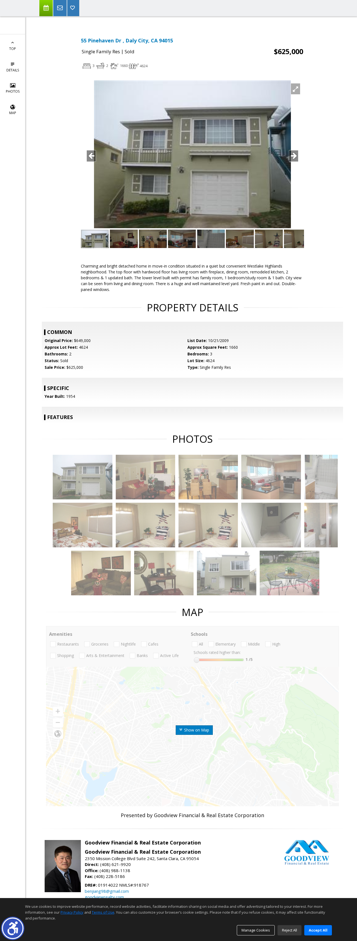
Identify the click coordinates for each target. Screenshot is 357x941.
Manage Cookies (256, 930)
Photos (13, 91)
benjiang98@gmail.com (107, 891)
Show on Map (196, 730)
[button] (12, 928)
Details (12, 70)
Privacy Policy (72, 912)
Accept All (318, 930)
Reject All (289, 930)
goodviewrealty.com (104, 897)
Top (12, 48)
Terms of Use (103, 912)
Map (12, 112)
